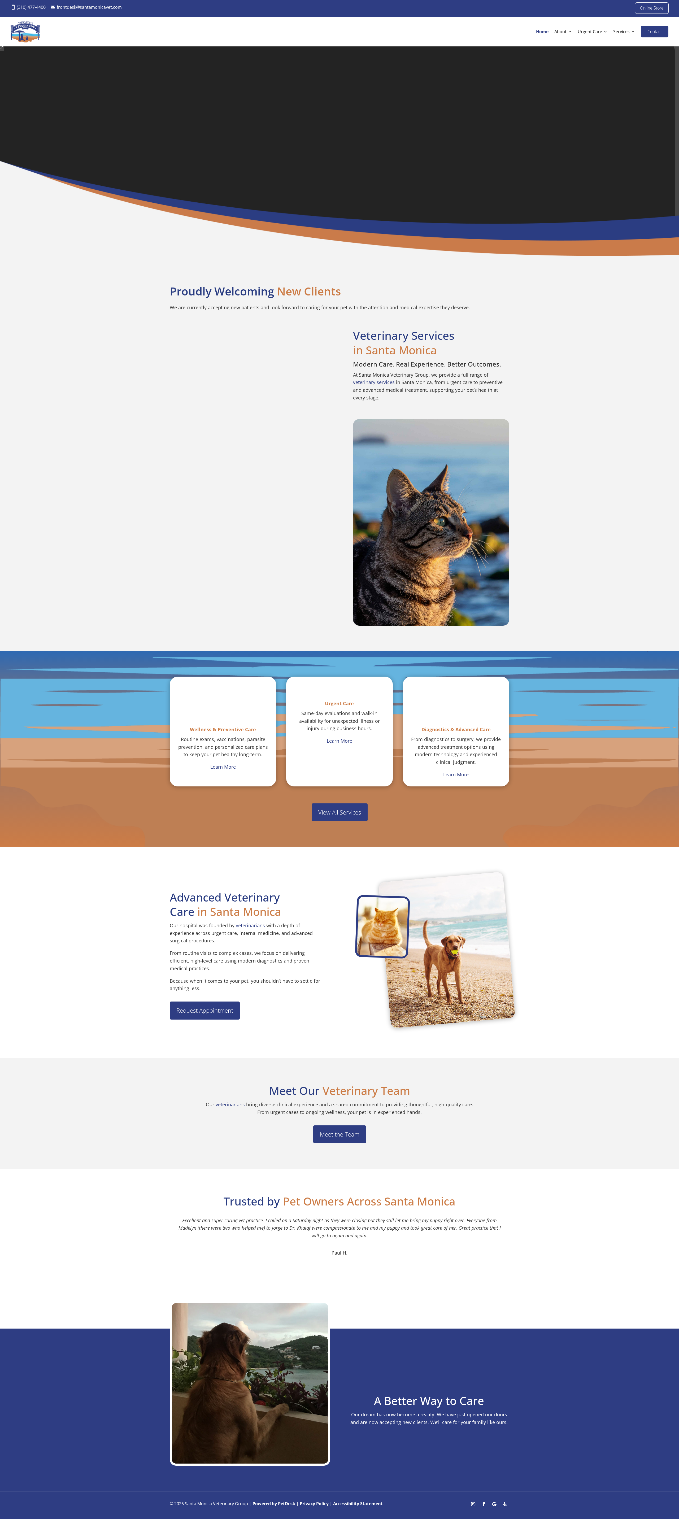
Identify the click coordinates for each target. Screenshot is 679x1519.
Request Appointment (204, 1010)
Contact (654, 31)
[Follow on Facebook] (484, 1504)
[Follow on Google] (494, 1504)
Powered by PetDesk (274, 1504)
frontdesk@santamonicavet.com (89, 7)
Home (542, 31)
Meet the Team (339, 1134)
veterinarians (250, 925)
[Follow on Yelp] (505, 1504)
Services (621, 31)
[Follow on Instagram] (473, 1504)
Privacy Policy (314, 1504)
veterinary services (374, 382)
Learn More (223, 767)
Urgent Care (590, 31)
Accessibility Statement (358, 1504)
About (560, 31)
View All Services (339, 812)
